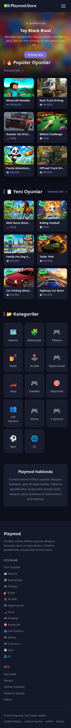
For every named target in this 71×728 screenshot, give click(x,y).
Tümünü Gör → (14, 70)
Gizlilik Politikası (14, 687)
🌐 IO (7, 656)
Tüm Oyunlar (12, 567)
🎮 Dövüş (10, 637)
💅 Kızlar (9, 593)
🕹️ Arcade (10, 599)
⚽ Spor (9, 650)
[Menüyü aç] (63, 6)
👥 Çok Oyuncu (13, 631)
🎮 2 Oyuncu (12, 643)
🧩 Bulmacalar (13, 580)
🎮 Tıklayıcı (11, 586)
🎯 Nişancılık (12, 624)
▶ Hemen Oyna (35, 54)
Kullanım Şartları (14, 693)
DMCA (8, 699)
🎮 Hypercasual (14, 605)
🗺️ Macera (10, 573)
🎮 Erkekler (11, 618)
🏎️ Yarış (9, 612)
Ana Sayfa (10, 674)
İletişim (8, 680)
